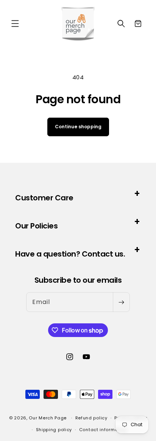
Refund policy (91, 418)
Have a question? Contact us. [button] (70, 254)
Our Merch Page (48, 418)
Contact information (103, 430)
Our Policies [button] (36, 225)
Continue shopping (78, 126)
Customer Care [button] (44, 197)
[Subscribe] (121, 302)
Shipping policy (54, 430)
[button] (15, 23)
